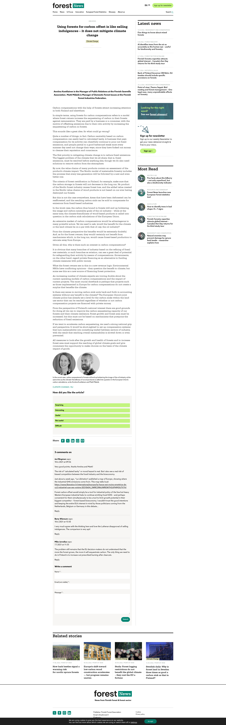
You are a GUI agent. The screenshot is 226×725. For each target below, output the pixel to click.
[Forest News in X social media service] (54, 713)
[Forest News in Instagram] (64, 713)
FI (149, 5)
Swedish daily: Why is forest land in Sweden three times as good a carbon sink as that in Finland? (157, 672)
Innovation (79, 12)
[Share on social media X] (68, 441)
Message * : (59, 593)
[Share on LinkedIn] (73, 441)
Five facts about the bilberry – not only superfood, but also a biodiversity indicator (159, 180)
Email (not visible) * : (62, 582)
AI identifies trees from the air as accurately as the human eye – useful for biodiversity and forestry (154, 47)
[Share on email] (82, 441)
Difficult (58, 426)
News (62, 12)
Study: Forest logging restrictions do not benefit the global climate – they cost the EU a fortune (128, 672)
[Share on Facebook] (63, 441)
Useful (57, 415)
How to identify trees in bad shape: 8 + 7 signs (159, 208)
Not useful (59, 421)
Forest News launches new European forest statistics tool (159, 195)
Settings (134, 722)
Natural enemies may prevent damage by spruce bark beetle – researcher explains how (159, 239)
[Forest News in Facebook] (59, 713)
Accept (150, 721)
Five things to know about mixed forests (152, 34)
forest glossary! (158, 114)
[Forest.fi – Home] (113, 693)
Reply (57, 511)
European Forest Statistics (96, 12)
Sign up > (148, 151)
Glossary (112, 12)
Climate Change (92, 41)
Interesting (59, 410)
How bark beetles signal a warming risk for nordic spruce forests (66, 669)
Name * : (58, 572)
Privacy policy (140, 714)
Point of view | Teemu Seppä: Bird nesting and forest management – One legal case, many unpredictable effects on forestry (155, 91)
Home (55, 12)
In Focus (70, 12)
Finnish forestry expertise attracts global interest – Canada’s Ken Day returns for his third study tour (153, 61)
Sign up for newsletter (163, 5)
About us (121, 12)
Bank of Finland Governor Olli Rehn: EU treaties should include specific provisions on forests (155, 75)
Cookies (138, 712)
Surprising (59, 405)
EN (146, 5)
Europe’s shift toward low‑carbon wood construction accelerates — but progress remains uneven (97, 672)
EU (72, 387)
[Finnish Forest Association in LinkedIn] (69, 713)
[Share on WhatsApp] (77, 441)
